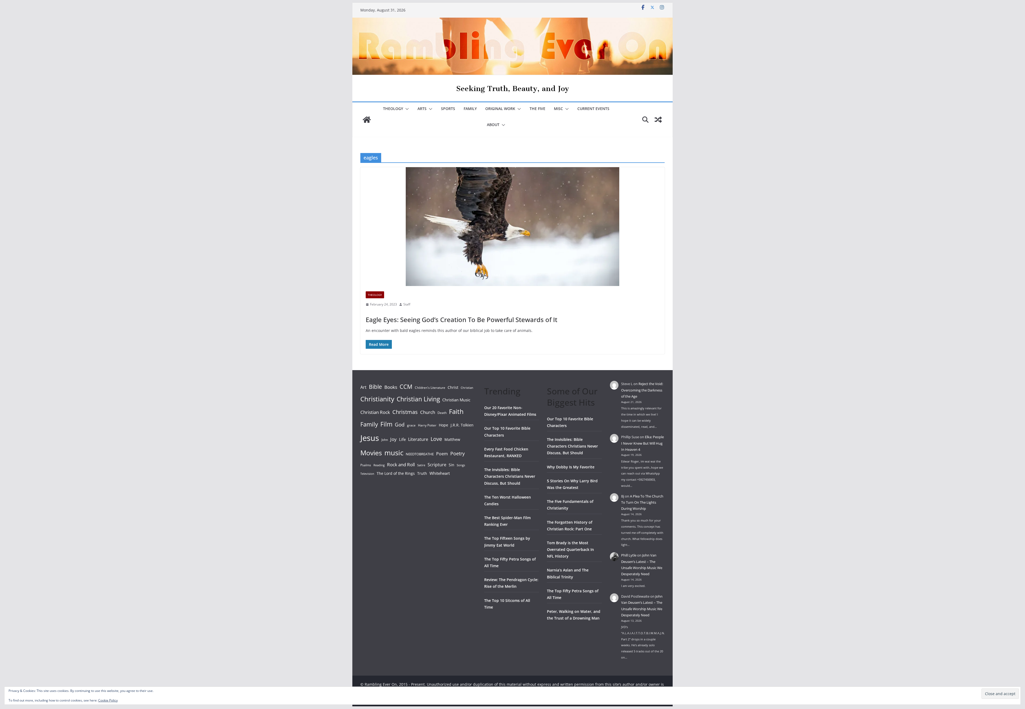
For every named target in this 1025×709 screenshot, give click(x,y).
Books (390, 387)
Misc (558, 108)
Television (367, 474)
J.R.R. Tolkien (462, 425)
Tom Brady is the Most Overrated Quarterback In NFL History (570, 549)
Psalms (365, 465)
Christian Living (418, 399)
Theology (393, 108)
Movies (371, 452)
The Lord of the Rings (396, 473)
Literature (418, 439)
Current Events (593, 108)
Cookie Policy (108, 700)
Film (386, 424)
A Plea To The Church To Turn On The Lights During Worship (642, 502)
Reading (379, 465)
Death (442, 412)
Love (436, 438)
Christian (467, 388)
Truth (422, 473)
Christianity (377, 398)
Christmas (405, 412)
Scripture (437, 465)
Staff (406, 304)
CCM (406, 386)
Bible (375, 386)
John (384, 439)
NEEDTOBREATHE (420, 454)
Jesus (369, 438)
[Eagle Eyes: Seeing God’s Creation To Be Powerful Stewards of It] (512, 226)
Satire (421, 465)
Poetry (457, 453)
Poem (442, 454)
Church (427, 412)
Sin (451, 464)
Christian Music (456, 399)
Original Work (500, 108)
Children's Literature (430, 387)
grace (411, 425)
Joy (393, 439)
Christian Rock (375, 412)
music (393, 452)
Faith (456, 411)
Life (402, 439)
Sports (448, 108)
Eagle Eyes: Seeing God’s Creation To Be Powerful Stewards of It (461, 319)
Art (363, 387)
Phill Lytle (628, 555)
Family (470, 108)
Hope (443, 425)
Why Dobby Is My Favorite (570, 466)
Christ (453, 387)
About (493, 124)
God (400, 424)
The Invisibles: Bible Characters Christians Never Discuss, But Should (509, 476)
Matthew (452, 439)
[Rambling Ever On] (512, 21)
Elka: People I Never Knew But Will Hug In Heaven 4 (642, 443)
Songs (461, 465)
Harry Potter (427, 425)
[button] (406, 109)
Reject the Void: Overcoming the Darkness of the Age (642, 390)
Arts (422, 108)
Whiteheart (439, 473)
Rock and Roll (401, 464)
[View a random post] (658, 119)
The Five (537, 108)
